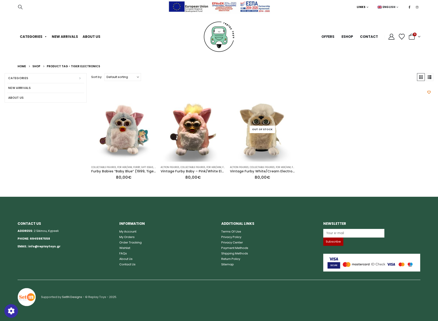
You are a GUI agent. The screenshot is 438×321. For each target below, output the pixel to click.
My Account (127, 231)
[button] (20, 7)
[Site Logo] (219, 37)
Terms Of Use (231, 231)
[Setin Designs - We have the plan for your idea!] (27, 297)
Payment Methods (234, 248)
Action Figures (170, 167)
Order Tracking (130, 242)
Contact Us (127, 264)
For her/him (124, 167)
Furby (136, 167)
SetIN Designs (72, 297)
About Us (91, 36)
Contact (369, 36)
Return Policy (230, 259)
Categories (31, 36)
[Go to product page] (123, 129)
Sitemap (227, 264)
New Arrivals (65, 36)
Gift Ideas (147, 167)
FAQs (123, 253)
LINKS (361, 7)
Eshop (347, 36)
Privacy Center (232, 242)
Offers (327, 36)
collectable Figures (103, 167)
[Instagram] (417, 7)
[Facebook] (409, 7)
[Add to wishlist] (429, 92)
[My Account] (391, 37)
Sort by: (96, 77)
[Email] (372, 233)
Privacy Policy (231, 237)
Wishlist (124, 248)
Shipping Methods (234, 253)
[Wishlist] (401, 37)
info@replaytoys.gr (44, 246)
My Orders (127, 237)
